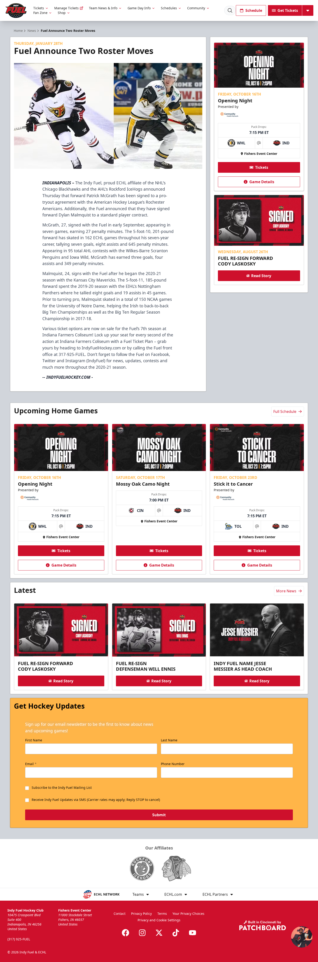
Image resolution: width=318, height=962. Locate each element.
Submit (159, 814)
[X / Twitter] (159, 932)
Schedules (169, 8)
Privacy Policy (141, 913)
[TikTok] (175, 932)
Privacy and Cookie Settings (159, 920)
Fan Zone (40, 12)
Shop (62, 12)
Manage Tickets (66, 8)
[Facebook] (125, 932)
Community (196, 8)
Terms (162, 913)
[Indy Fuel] (16, 10)
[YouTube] (192, 932)
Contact (119, 913)
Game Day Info (139, 8)
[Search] (230, 10)
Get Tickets (287, 10)
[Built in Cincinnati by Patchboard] (262, 925)
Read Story (261, 275)
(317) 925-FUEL (18, 939)
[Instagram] (142, 932)
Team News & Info (103, 8)
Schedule (253, 10)
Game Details (261, 181)
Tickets (38, 8)
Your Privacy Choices (188, 913)
